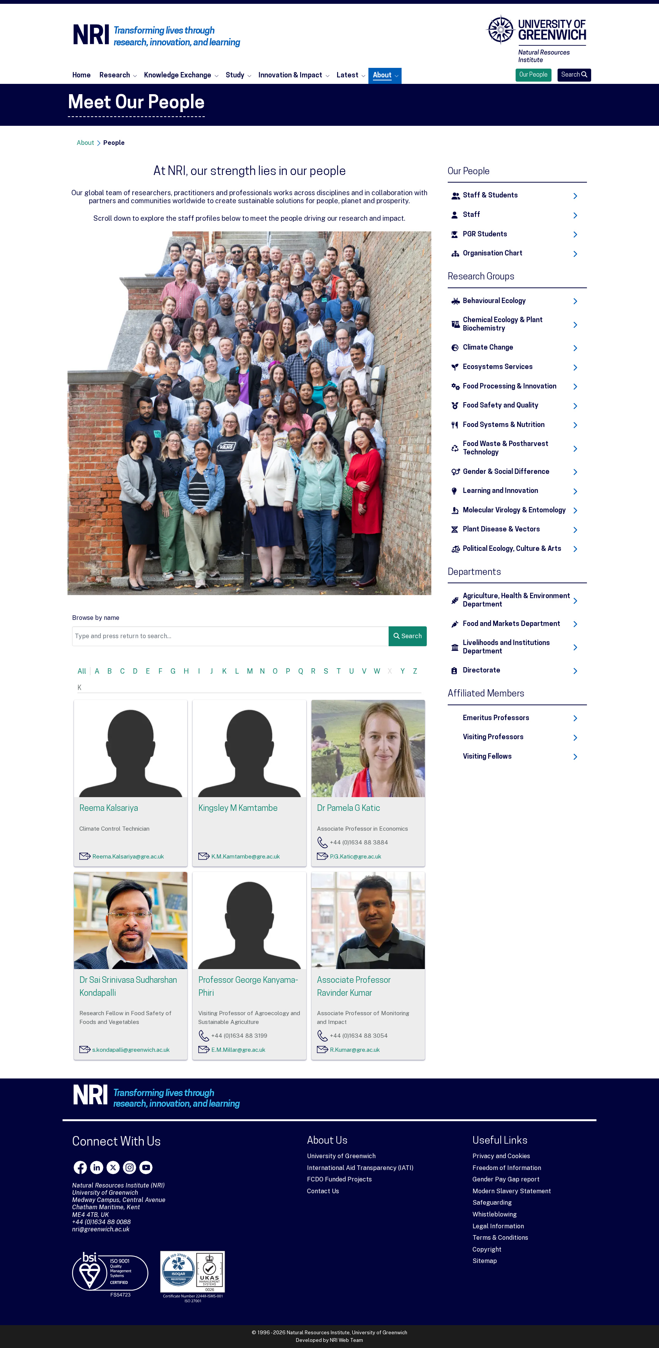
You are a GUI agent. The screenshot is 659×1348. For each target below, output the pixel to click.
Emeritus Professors (496, 718)
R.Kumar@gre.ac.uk (355, 1049)
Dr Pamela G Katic (348, 808)
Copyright (487, 1249)
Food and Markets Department (511, 624)
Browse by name (95, 617)
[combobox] (230, 636)
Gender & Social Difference (506, 472)
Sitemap (485, 1261)
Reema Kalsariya (108, 808)
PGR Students (485, 234)
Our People (533, 75)
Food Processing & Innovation (509, 386)
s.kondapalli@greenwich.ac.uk (131, 1049)
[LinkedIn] (96, 1167)
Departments (474, 572)
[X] (113, 1167)
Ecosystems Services (498, 367)
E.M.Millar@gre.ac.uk (238, 1049)
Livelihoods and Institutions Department (506, 647)
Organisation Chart (492, 253)
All (81, 671)
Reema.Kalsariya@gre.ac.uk (128, 856)
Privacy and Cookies (501, 1156)
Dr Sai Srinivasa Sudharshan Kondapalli (128, 987)
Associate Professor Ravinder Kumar (354, 987)
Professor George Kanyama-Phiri (248, 987)
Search (571, 75)
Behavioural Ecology (494, 301)
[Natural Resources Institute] (536, 38)
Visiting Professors (493, 737)
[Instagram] (129, 1167)
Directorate (481, 670)
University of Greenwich (341, 1156)
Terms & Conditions (500, 1237)
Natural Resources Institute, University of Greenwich (347, 1332)
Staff (471, 215)
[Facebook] (80, 1167)
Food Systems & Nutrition (504, 425)
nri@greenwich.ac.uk (101, 1229)
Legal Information (498, 1226)
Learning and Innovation (500, 491)
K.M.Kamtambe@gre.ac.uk (245, 856)
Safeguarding (492, 1202)
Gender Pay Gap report (506, 1179)
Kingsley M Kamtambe (238, 808)
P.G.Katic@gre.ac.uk (355, 856)
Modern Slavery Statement (512, 1191)
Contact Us (323, 1191)
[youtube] (146, 1167)
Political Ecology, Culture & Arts (512, 549)
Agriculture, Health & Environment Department (516, 600)
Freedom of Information (507, 1167)
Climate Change (488, 347)
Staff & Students (490, 195)
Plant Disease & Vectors (501, 529)
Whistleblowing (495, 1214)
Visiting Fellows (487, 757)
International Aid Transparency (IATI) (360, 1167)
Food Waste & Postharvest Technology (505, 448)
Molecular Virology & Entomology (514, 510)
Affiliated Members (486, 694)
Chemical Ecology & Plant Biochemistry (503, 324)
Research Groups (481, 277)
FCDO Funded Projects (339, 1179)
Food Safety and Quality (500, 405)
